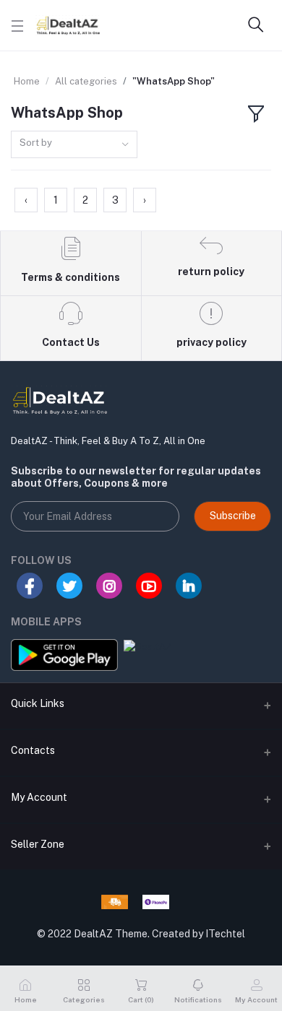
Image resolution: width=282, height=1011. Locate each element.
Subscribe (233, 515)
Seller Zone (37, 844)
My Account (39, 797)
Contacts (33, 750)
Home (27, 81)
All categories (86, 81)
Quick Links (37, 703)
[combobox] (74, 145)
